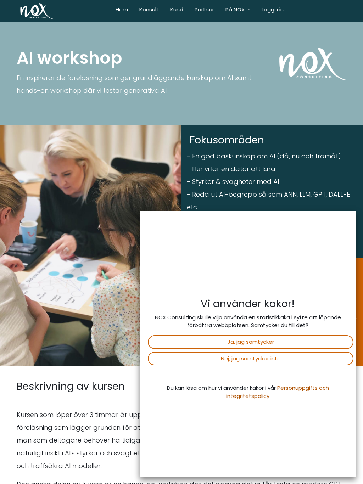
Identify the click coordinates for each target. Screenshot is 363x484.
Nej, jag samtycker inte (251, 358)
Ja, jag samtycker (251, 341)
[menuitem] (122, 11)
